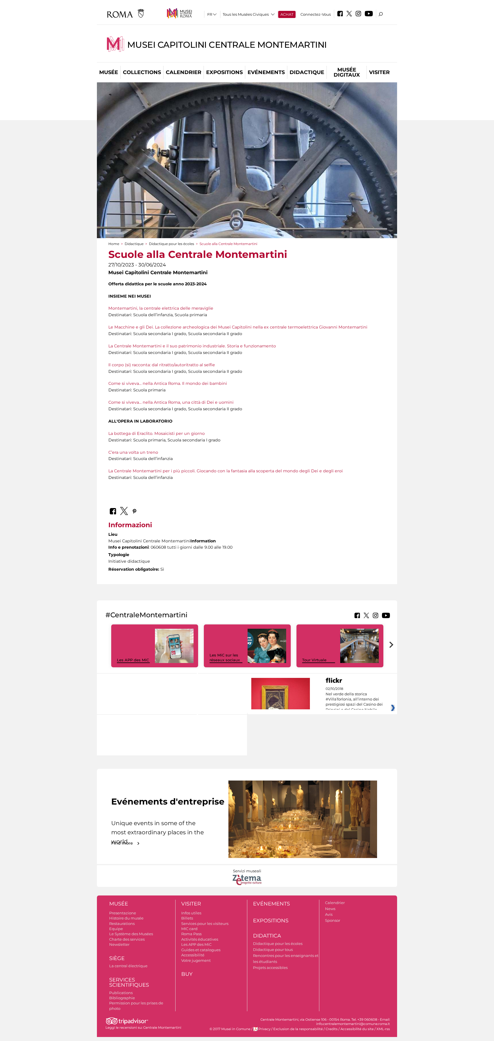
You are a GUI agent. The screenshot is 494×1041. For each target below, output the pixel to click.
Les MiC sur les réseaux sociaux (225, 657)
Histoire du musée (126, 918)
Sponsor (332, 920)
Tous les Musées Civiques (246, 14)
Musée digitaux (347, 72)
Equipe (116, 928)
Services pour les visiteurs (204, 923)
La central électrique (128, 966)
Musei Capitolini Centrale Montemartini (227, 44)
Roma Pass (191, 933)
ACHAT (286, 14)
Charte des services (127, 939)
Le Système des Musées (131, 933)
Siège (117, 958)
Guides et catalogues (200, 950)
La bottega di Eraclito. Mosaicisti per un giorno (156, 433)
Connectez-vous (315, 14)
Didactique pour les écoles (171, 244)
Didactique (307, 72)
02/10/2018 (354, 699)
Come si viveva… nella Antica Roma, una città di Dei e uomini (171, 402)
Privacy (264, 1029)
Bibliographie (122, 998)
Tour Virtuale (314, 660)
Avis (328, 914)
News (330, 908)
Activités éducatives (199, 939)
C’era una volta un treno (133, 452)
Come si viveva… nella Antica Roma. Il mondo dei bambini (167, 383)
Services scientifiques (129, 982)
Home (113, 244)
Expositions (224, 72)
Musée (108, 72)
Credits (332, 1029)
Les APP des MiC (133, 660)
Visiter (379, 72)
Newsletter (119, 944)
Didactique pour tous (273, 949)
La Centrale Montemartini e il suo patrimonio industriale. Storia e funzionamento (192, 346)
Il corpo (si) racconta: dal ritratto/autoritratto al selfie (161, 364)
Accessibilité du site (357, 1029)
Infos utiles (191, 913)
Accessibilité (192, 955)
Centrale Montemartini (162, 1028)
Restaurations (122, 923)
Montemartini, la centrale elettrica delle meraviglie (160, 308)
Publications (121, 992)
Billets (187, 918)
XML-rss (383, 1029)
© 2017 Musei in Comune (230, 1029)
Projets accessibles (270, 967)
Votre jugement (196, 960)
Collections (142, 72)
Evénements (266, 72)
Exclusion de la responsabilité (298, 1029)
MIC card (189, 928)
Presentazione (122, 913)
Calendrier (183, 72)
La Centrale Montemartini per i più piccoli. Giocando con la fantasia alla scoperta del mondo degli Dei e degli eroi (225, 470)
